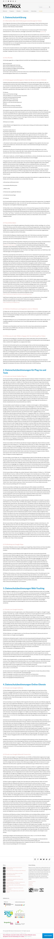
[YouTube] (8, 1)
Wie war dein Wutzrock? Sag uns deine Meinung (15, 870)
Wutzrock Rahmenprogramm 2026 (13, 876)
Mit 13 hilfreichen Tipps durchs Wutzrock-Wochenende (14, 888)
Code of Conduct (32, 881)
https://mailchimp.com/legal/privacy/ (11, 302)
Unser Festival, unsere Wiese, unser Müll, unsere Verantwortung (14, 874)
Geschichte (31, 885)
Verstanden (48, 935)
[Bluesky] (11, 1)
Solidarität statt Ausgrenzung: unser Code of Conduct (15, 891)
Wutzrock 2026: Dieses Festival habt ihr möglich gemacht (14, 868)
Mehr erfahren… (28, 936)
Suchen (49, 7)
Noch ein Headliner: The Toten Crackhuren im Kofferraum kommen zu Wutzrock (15, 883)
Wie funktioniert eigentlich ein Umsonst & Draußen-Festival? (14, 880)
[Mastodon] (13, 1)
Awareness (31, 882)
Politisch (30, 884)
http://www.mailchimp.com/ (9, 245)
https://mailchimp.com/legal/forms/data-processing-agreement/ (17, 294)
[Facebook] (6, 1)
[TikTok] (15, 1)
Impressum (42, 31)
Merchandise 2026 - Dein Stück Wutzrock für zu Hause (15, 885)
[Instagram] (3, 1)
